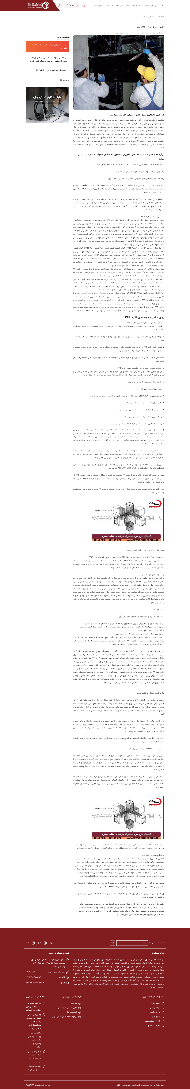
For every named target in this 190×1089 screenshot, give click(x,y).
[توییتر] (39, 943)
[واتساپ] (51, 943)
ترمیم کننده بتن (154, 1025)
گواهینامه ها (72, 1012)
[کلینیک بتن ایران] (38, 5)
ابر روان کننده (155, 1012)
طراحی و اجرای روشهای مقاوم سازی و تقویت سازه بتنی (49, 46)
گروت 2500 (155, 1003)
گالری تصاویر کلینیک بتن (67, 1007)
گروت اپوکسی (155, 1007)
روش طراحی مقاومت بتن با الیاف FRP (51, 70)
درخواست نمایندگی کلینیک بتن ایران (64, 1018)
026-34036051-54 (33, 977)
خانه (162, 16)
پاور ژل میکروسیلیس (152, 1021)
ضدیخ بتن (156, 1016)
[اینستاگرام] (45, 943)
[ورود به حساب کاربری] (59, 5)
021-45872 (30, 972)
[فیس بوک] (33, 943)
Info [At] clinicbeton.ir (35, 982)
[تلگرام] (27, 943)
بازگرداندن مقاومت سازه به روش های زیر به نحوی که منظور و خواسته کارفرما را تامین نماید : (48, 59)
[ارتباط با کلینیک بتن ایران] (47, 105)
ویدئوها (74, 1003)
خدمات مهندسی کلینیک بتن (137, 33)
